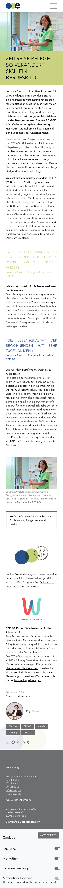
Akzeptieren (48, 835)
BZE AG (27, 726)
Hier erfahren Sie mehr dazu (22, 668)
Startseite (13, 6)
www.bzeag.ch (13, 793)
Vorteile (41, 726)
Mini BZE (27, 732)
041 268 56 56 (12, 786)
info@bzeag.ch (13, 790)
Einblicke (13, 726)
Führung (13, 732)
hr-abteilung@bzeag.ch (27, 680)
